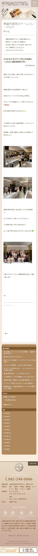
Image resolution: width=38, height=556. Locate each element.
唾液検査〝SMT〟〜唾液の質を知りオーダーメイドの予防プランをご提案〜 (19, 387)
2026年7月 (7, 416)
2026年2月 (7, 429)
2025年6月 (7, 449)
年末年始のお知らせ (10, 400)
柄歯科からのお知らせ (10, 397)
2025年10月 (7, 439)
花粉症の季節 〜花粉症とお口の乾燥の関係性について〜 (19, 380)
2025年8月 (7, 446)
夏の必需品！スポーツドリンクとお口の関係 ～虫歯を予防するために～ (19, 352)
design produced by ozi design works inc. (19, 541)
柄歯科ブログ (7, 404)
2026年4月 (7, 423)
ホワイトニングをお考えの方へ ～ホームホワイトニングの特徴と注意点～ (19, 369)
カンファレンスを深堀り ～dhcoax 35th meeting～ (18, 365)
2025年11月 (7, 436)
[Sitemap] (12, 535)
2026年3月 (7, 426)
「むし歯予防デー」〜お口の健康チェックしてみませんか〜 (19, 377)
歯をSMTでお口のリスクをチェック (13, 357)
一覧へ (5, 333)
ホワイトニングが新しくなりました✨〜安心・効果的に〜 (19, 383)
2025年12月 (7, 433)
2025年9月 (7, 442)
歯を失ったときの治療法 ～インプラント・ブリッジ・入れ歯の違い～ (19, 361)
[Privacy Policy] (23, 535)
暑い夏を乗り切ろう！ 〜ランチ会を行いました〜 (17, 373)
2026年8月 (7, 413)
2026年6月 (7, 420)
